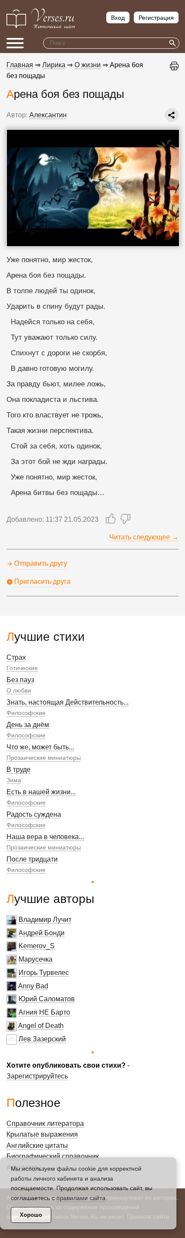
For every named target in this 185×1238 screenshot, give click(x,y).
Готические (22, 667)
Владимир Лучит (44, 919)
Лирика (53, 65)
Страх (16, 657)
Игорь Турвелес (43, 972)
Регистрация (156, 17)
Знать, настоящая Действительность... (67, 702)
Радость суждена (33, 814)
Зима (13, 780)
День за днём (27, 724)
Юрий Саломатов (46, 999)
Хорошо (31, 1215)
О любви (18, 690)
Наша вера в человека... (45, 836)
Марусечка (35, 959)
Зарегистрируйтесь (37, 1076)
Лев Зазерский (42, 1039)
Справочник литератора (45, 1123)
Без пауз (20, 679)
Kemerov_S (36, 946)
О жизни (87, 65)
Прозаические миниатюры (43, 757)
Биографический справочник (52, 1156)
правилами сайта (80, 1197)
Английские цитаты (37, 1145)
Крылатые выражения (42, 1134)
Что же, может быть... (40, 747)
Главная (19, 65)
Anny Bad (33, 986)
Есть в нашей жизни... (41, 792)
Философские (26, 712)
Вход (118, 17)
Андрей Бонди (41, 933)
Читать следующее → (144, 537)
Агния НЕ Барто (44, 1012)
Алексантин (48, 115)
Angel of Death (41, 1025)
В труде (18, 769)
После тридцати (32, 859)
